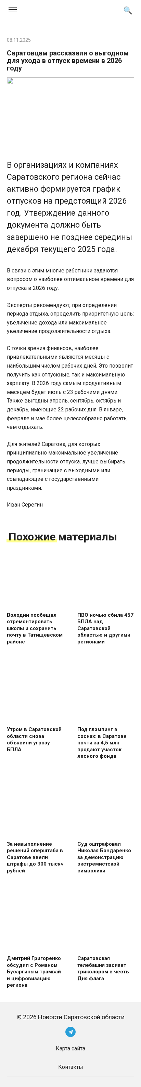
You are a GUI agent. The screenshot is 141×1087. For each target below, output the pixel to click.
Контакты (70, 1067)
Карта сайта (70, 1048)
